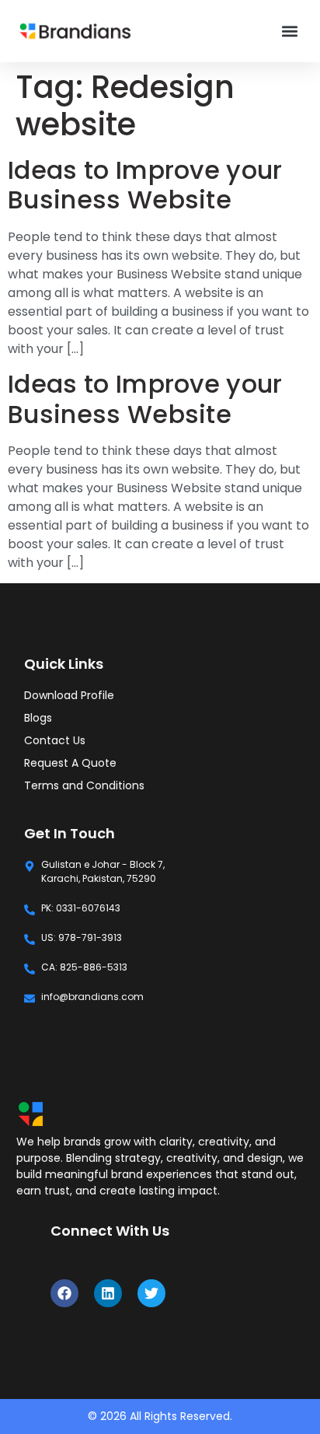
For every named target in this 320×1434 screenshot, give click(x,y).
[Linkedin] (108, 1293)
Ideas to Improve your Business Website (145, 184)
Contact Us (54, 740)
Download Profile (69, 695)
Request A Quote (70, 763)
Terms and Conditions (84, 785)
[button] (290, 31)
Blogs (38, 718)
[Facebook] (64, 1293)
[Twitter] (151, 1293)
